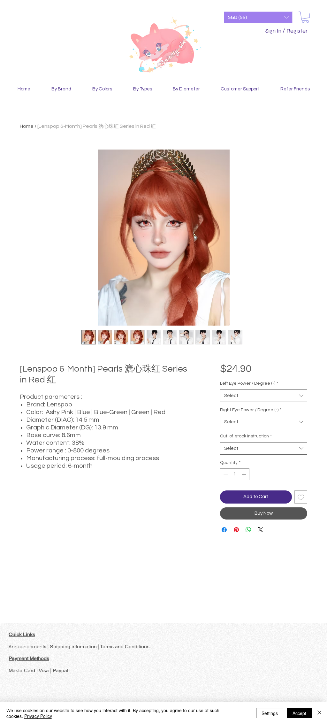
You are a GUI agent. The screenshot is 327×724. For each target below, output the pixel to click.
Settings (270, 713)
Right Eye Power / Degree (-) (250, 410)
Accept (299, 713)
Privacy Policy (38, 716)
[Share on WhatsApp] (248, 530)
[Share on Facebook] (224, 530)
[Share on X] (260, 530)
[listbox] (258, 17)
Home (27, 126)
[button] (258, 17)
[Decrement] (225, 474)
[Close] (319, 713)
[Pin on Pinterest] (236, 530)
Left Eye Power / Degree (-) (249, 383)
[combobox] (263, 395)
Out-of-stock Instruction (246, 436)
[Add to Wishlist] (301, 497)
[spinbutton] (234, 474)
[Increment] (244, 474)
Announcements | (29, 646)
